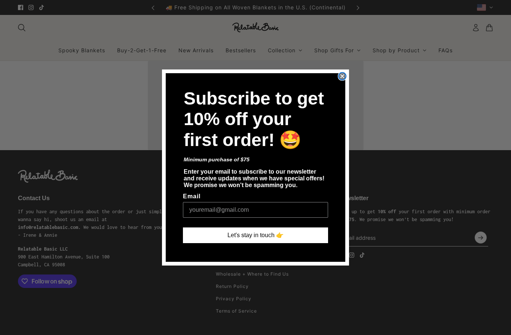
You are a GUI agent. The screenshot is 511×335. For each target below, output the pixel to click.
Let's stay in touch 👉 (255, 235)
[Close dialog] (342, 76)
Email (192, 196)
